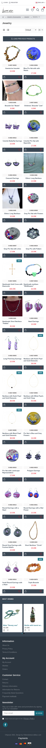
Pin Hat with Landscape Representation (11, 472)
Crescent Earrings (12, 178)
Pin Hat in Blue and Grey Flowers (33, 434)
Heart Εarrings (33, 321)
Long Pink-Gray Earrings (12, 359)
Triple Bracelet (33, 582)
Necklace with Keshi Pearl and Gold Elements (33, 360)
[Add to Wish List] (41, 330)
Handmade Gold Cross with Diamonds (12, 285)
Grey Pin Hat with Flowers (33, 213)
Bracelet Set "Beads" (12, 106)
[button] (22, 633)
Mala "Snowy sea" (10, 625)
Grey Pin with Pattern (33, 249)
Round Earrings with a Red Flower (33, 509)
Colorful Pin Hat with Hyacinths (31, 142)
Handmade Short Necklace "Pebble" (12, 322)
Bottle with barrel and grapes (33, 625)
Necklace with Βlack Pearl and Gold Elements (11, 434)
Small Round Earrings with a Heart (12, 583)
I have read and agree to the (20, 719)
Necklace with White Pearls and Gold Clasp (33, 397)
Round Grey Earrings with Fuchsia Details (11, 546)
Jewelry (26, 17)
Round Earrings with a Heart (10, 509)
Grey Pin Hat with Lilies (12, 249)
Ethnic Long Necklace (34, 178)
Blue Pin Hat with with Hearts (32, 69)
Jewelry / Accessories (14, 17)
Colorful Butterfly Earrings (12, 141)
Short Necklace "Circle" (33, 545)
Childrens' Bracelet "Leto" (33, 106)
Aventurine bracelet (12, 68)
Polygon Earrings (33, 471)
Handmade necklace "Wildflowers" (31, 285)
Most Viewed (7, 599)
